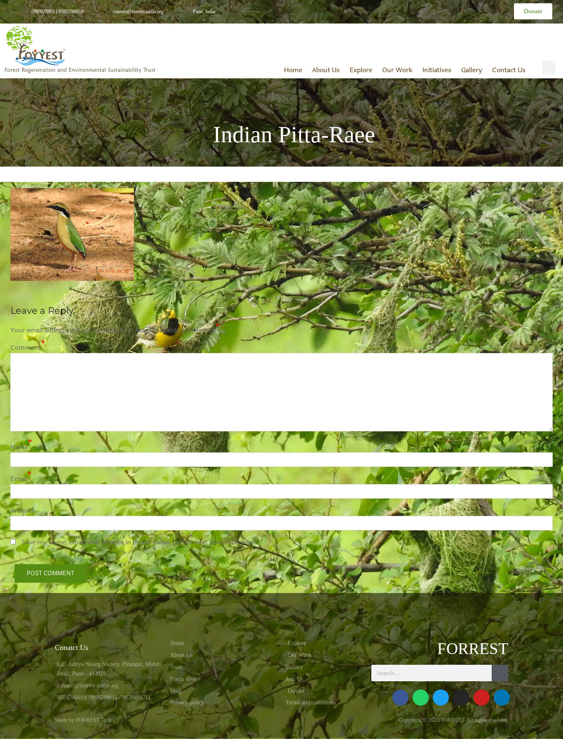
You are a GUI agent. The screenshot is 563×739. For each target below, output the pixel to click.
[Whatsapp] (411, 9)
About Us (326, 70)
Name (19, 447)
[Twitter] (429, 9)
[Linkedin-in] (448, 9)
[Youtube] (482, 698)
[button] (549, 67)
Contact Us (508, 70)
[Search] (500, 673)
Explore (361, 70)
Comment (25, 347)
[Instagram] (466, 9)
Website (22, 510)
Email (18, 478)
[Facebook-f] (392, 9)
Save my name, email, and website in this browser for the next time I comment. (140, 542)
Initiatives (436, 70)
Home (293, 70)
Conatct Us (71, 647)
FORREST (472, 648)
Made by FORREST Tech (83, 720)
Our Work (397, 70)
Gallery (471, 70)
